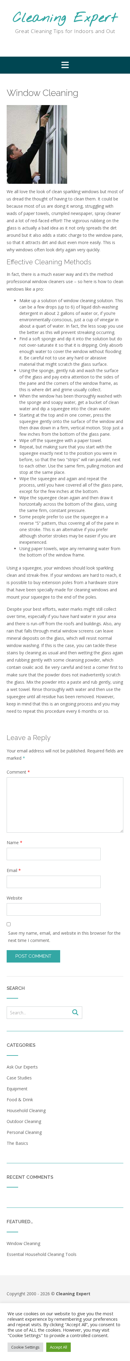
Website (14, 898)
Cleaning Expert (65, 18)
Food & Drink (20, 1099)
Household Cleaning (26, 1110)
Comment (18, 772)
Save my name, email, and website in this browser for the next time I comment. (64, 936)
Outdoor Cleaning (24, 1121)
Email (14, 870)
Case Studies (19, 1078)
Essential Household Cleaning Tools (41, 1254)
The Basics (17, 1143)
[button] (65, 65)
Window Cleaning (23, 1243)
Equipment (17, 1089)
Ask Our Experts (22, 1067)
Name (14, 842)
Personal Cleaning (24, 1132)
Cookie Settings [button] (25, 1347)
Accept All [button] (58, 1347)
